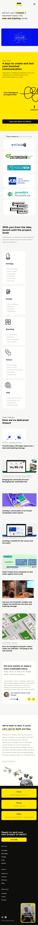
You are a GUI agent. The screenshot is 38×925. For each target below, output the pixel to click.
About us (4, 873)
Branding (4, 853)
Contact (4, 893)
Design (3, 857)
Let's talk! (14, 839)
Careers (4, 876)
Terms (3, 896)
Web (3, 860)
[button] (29, 699)
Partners (4, 880)
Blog (3, 883)
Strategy (4, 850)
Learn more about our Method (20, 121)
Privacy (3, 900)
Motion (3, 863)
